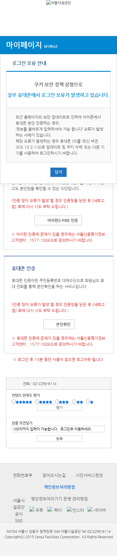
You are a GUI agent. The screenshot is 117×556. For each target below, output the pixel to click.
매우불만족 (92, 402)
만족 (46, 402)
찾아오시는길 (54, 475)
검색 (107, 25)
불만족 (80, 402)
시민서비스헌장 (89, 475)
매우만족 (25, 402)
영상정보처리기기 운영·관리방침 (59, 498)
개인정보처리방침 (59, 487)
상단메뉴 (10, 25)
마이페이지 (32, 45)
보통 (65, 402)
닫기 (58, 172)
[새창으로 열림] (35, 510)
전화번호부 (22, 475)
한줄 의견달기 (22, 423)
